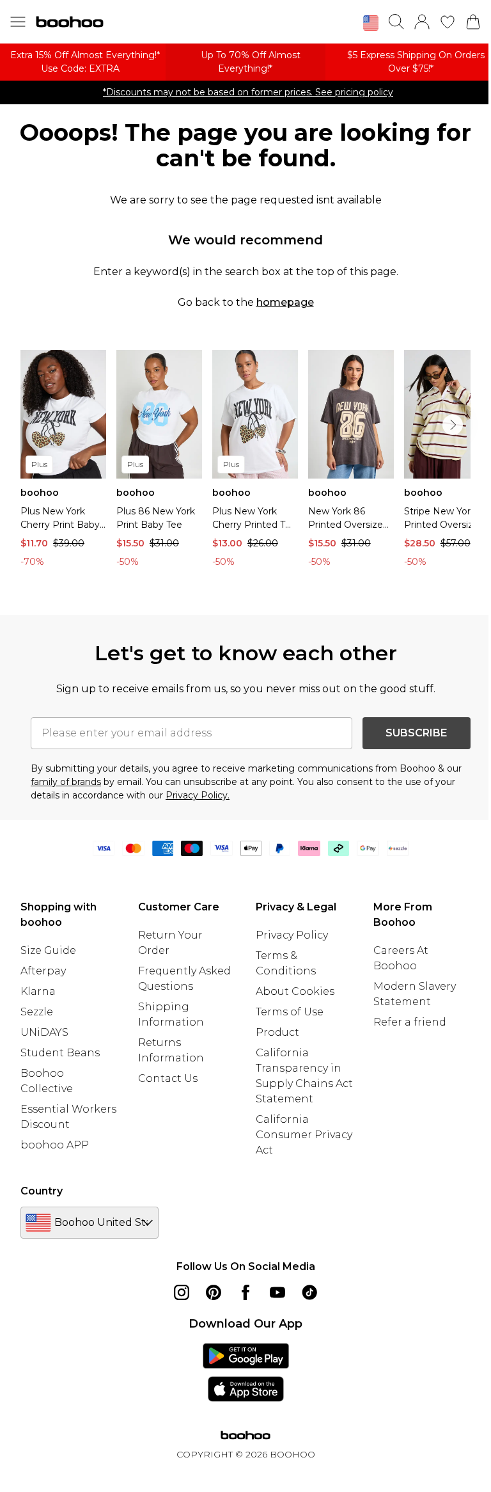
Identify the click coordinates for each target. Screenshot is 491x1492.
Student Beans (60, 1053)
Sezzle (36, 1012)
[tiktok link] (309, 1292)
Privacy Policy (292, 935)
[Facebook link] (245, 1292)
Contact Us (168, 1078)
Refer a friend (409, 1022)
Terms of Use (289, 1012)
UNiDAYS (44, 1032)
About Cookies (295, 991)
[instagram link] (181, 1292)
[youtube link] (277, 1292)
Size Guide (48, 950)
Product (277, 1032)
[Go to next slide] (452, 425)
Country (41, 1191)
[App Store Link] (246, 1372)
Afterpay (43, 971)
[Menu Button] (18, 21)
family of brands (66, 782)
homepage (285, 302)
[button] (371, 23)
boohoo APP (54, 1145)
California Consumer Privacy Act (304, 1134)
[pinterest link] (213, 1292)
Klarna (38, 991)
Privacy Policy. (198, 795)
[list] (245, 462)
